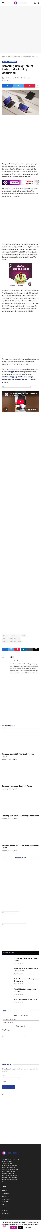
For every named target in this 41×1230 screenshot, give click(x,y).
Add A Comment (20, 858)
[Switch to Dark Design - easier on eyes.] (35, 3)
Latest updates (8, 953)
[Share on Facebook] (7, 86)
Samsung (5, 635)
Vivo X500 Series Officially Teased (26, 999)
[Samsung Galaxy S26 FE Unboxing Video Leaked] (20, 802)
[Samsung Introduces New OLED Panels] (20, 773)
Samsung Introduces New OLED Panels (17, 786)
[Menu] (3, 3)
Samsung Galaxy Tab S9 (18, 635)
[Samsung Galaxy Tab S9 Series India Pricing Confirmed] (20, 114)
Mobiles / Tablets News (9, 61)
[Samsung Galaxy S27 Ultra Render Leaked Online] (20, 741)
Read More (27, 1227)
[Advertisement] (20, 29)
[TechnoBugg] (20, 3)
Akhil (9, 78)
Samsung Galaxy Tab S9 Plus (11, 638)
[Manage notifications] (4, 1225)
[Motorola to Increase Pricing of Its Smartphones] (7, 981)
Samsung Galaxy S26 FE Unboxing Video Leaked (20, 816)
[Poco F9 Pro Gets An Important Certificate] (7, 991)
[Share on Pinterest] (29, 86)
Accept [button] (14, 1227)
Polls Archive (6, 1030)
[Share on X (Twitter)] (18, 86)
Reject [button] (20, 1227)
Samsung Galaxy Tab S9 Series (12, 641)
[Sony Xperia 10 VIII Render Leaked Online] (7, 960)
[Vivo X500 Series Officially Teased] (7, 1001)
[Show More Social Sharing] (37, 86)
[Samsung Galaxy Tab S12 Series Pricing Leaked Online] (20, 832)
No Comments (26, 78)
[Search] (38, 3)
